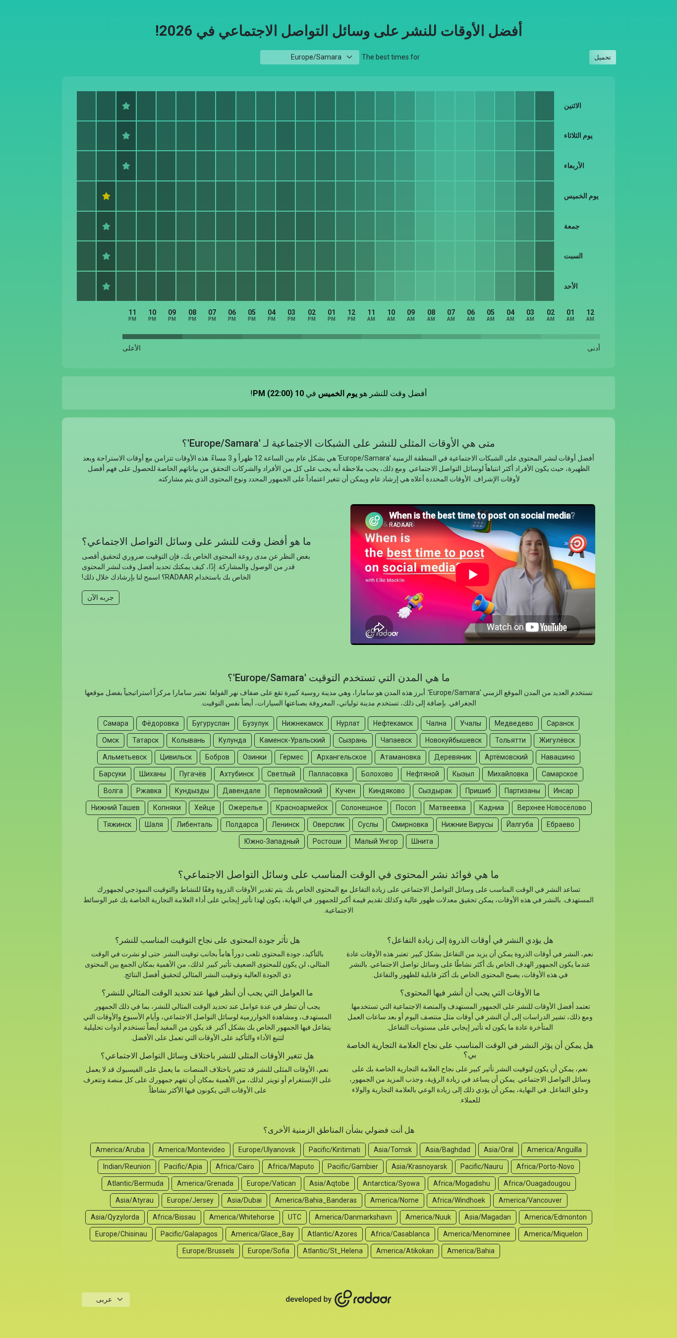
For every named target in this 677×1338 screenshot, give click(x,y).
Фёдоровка (160, 723)
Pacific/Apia (183, 1166)
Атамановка (400, 757)
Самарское (560, 774)
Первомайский (298, 791)
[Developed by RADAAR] (338, 1299)
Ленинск (285, 824)
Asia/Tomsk (393, 1150)
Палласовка (328, 774)
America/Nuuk (428, 1217)
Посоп (406, 808)
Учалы (470, 723)
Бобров (217, 757)
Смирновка (410, 824)
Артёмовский (506, 757)
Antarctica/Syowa (391, 1183)
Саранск (560, 723)
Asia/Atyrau (134, 1200)
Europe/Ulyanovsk (266, 1150)
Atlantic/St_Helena (333, 1251)
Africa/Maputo (291, 1166)
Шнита (422, 841)
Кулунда (232, 740)
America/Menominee (476, 1234)
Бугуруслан (210, 723)
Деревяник (452, 757)
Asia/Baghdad (447, 1150)
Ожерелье (245, 808)
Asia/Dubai (244, 1200)
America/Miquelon (553, 1234)
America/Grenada (205, 1183)
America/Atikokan (405, 1251)
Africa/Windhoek (458, 1200)
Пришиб (478, 791)
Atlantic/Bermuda (135, 1183)
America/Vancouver (530, 1200)
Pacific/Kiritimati (334, 1150)
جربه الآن (100, 597)
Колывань (188, 740)
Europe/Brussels (208, 1251)
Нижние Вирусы (467, 824)
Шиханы (152, 774)
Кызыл (463, 774)
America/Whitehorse (242, 1217)
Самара (115, 723)
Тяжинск (117, 824)
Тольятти (510, 740)
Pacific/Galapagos (189, 1234)
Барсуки (112, 774)
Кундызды (192, 791)
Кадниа (491, 808)
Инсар (563, 791)
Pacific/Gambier (353, 1166)
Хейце (204, 808)
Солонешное (362, 808)
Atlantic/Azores (332, 1234)
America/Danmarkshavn (353, 1217)
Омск (110, 740)
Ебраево (560, 824)
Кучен (345, 791)
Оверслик (328, 824)
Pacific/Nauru (481, 1166)
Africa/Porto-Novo (545, 1166)
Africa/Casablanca (400, 1234)
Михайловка (508, 774)
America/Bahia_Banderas (316, 1200)
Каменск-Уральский (292, 740)
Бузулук (256, 723)
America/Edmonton (555, 1217)
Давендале (242, 791)
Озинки (255, 757)
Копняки (167, 808)
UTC (294, 1217)
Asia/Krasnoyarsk (419, 1166)
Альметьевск (125, 757)
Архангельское (342, 757)
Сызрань (352, 740)
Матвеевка (447, 808)
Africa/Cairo (235, 1166)
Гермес (291, 757)
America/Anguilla (554, 1150)
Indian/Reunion (127, 1166)
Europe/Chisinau (121, 1234)
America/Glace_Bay (262, 1234)
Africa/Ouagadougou (537, 1183)
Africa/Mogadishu (461, 1183)
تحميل (602, 57)
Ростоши (327, 841)
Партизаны (522, 791)
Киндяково (387, 791)
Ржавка (149, 791)
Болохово (377, 774)
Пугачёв (192, 774)
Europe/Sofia (268, 1251)
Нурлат (348, 723)
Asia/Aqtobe (329, 1183)
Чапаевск (396, 740)
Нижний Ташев (115, 808)
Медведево (514, 723)
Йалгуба (520, 824)
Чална (436, 723)
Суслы (368, 824)
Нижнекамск (302, 723)
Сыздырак (435, 791)
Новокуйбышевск (453, 740)
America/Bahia (471, 1251)
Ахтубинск (237, 774)
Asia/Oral (498, 1150)
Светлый (281, 774)
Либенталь (194, 824)
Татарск (145, 740)
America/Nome (394, 1200)
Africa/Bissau (174, 1217)
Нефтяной (422, 774)
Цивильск (176, 757)
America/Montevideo (191, 1150)
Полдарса (242, 824)
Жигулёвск (557, 740)
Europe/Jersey (190, 1200)
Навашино (558, 757)
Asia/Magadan (487, 1217)
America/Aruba (120, 1150)
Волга (113, 791)
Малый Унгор (376, 841)
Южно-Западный (271, 841)
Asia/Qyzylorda (115, 1217)
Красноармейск (302, 808)
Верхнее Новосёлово (551, 808)
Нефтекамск (393, 723)
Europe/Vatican (271, 1183)
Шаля (154, 824)
